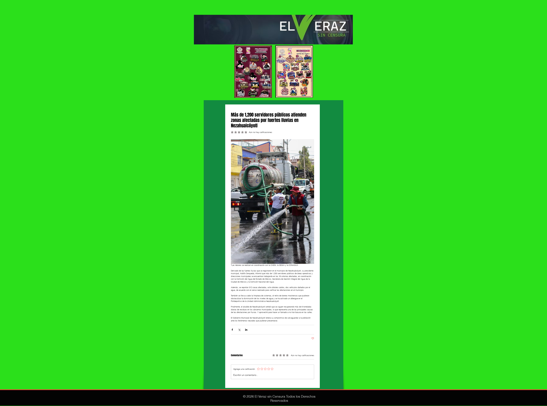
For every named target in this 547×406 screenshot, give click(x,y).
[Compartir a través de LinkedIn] (246, 329)
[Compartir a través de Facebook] (232, 329)
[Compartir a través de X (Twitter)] (239, 329)
